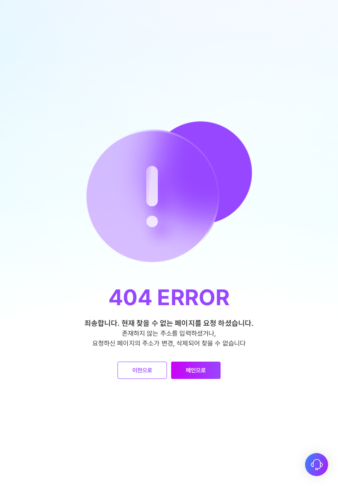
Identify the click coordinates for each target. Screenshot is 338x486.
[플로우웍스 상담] (316, 464)
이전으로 (142, 370)
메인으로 (196, 370)
